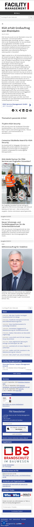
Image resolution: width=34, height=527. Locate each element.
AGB (10, 519)
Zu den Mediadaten (8, 465)
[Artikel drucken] (30, 110)
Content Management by (8, 523)
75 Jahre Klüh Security (11, 123)
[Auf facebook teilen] (13, 111)
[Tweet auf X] (16, 111)
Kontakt (23, 519)
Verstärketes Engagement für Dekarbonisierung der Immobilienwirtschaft (15, 329)
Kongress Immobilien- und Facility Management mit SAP (16, 386)
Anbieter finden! (18, 511)
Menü (18, 13)
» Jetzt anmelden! (17, 434)
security (21, 389)
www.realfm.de (16, 484)
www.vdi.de (24, 484)
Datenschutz (16, 519)
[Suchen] (31, 17)
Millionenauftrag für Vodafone (14, 247)
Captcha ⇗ (23, 431)
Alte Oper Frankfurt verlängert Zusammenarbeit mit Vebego (15, 316)
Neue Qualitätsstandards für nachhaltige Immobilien (14, 325)
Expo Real (18, 390)
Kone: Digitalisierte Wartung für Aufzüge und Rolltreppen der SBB (15, 342)
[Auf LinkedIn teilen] (23, 111)
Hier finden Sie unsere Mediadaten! (13, 404)
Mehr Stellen (17, 373)
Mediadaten (6, 406)
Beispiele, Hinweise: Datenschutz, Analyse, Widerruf (15, 438)
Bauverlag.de (5, 525)
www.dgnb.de (7, 486)
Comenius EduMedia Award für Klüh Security (17, 141)
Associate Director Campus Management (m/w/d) (16, 365)
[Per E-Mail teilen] (27, 110)
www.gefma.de (7, 484)
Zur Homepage (7, 466)
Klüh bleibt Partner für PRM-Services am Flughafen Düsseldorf (16, 160)
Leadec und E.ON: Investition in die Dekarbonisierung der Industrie (16, 351)
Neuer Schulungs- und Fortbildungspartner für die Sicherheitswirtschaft (13, 224)
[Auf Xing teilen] (20, 111)
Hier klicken (18, 429)
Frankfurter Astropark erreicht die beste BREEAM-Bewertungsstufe (16, 320)
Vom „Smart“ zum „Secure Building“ (16, 355)
